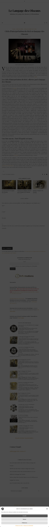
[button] (47, 508)
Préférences (24, 522)
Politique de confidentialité (28, 525)
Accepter (24, 515)
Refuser (24, 519)
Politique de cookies (19, 525)
